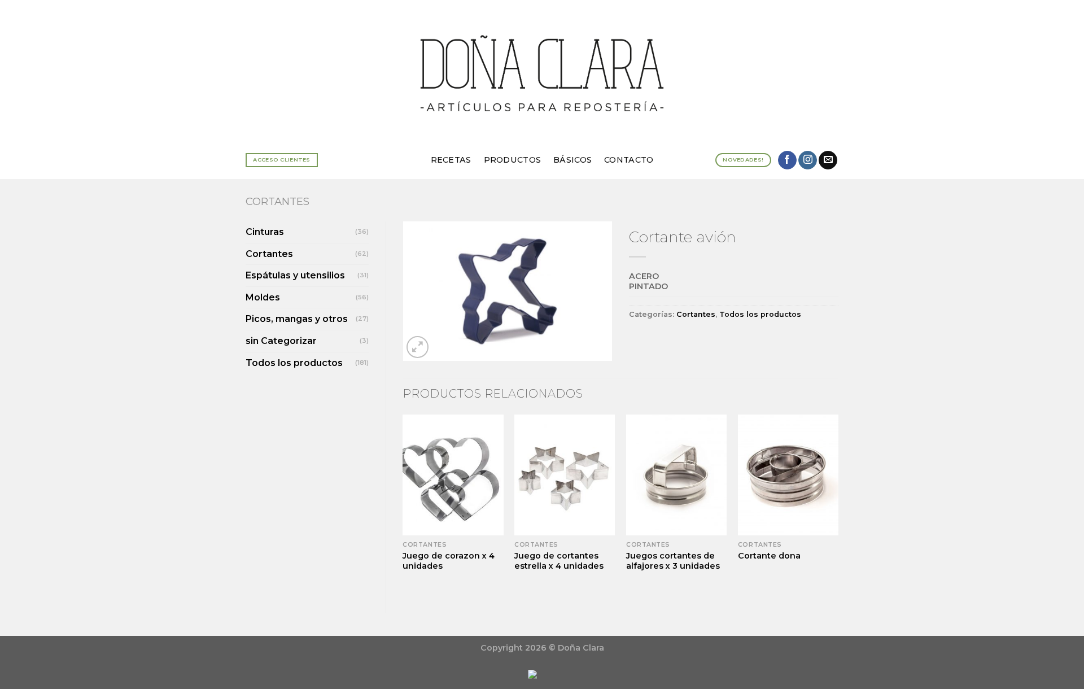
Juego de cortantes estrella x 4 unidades (559, 561)
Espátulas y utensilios (295, 275)
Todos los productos (294, 362)
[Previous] (403, 504)
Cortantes (277, 201)
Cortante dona (769, 556)
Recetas (451, 160)
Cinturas (265, 231)
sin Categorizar (281, 340)
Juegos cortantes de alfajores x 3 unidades (673, 561)
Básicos (572, 160)
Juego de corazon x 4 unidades (449, 561)
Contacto (628, 160)
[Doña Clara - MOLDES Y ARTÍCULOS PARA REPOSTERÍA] (542, 70)
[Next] (837, 504)
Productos (512, 160)
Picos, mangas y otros (297, 318)
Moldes (263, 297)
